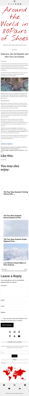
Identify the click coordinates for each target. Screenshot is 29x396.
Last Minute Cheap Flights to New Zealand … (15, 264)
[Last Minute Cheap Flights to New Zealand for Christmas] (16, 259)
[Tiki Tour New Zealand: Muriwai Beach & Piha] (16, 212)
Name (3, 300)
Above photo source (5, 100)
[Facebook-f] (13, 4)
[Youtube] (18, 4)
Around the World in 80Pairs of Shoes (14, 24)
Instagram (11, 150)
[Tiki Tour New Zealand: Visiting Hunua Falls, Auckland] (16, 188)
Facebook (16, 150)
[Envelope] (20, 4)
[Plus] (14, 336)
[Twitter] (4, 385)
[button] (14, 1)
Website (3, 312)
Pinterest (22, 150)
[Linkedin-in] (20, 388)
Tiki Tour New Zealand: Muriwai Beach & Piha (13, 216)
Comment (4, 285)
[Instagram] (11, 4)
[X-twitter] (9, 4)
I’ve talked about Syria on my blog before (17, 131)
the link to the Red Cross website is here (18, 95)
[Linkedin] (16, 4)
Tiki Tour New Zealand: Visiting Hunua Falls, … (16, 193)
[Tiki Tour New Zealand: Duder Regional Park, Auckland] (16, 236)
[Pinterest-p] (10, 336)
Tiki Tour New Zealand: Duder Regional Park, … (15, 240)
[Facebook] (25, 385)
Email (3, 306)
